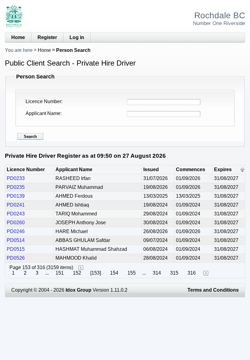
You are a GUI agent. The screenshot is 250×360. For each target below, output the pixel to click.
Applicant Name (43, 113)
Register (47, 37)
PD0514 (16, 240)
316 (192, 272)
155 (131, 272)
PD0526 (16, 258)
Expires (223, 169)
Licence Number (43, 101)
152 (77, 272)
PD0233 (16, 178)
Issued (151, 169)
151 (59, 272)
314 (157, 272)
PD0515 (16, 249)
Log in (77, 37)
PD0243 (16, 213)
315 (174, 272)
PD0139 (16, 196)
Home (18, 37)
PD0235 (16, 187)
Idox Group (78, 290)
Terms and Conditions (213, 290)
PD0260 (16, 222)
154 (114, 272)
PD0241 (16, 204)
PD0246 (16, 231)
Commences (190, 169)
